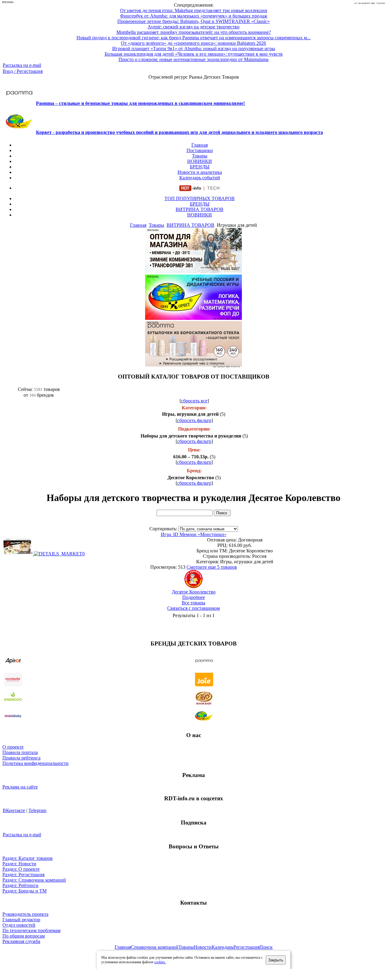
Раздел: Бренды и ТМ (24, 890)
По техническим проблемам (31, 930)
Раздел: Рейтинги (20, 885)
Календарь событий (199, 177)
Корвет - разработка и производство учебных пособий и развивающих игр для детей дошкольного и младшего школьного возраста (179, 132)
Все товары (193, 602)
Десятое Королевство (194, 591)
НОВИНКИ (199, 161)
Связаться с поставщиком (193, 608)
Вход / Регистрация (23, 71)
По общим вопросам (23, 935)
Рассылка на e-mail (22, 65)
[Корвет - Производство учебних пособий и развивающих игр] (193, 318)
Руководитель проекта (25, 914)
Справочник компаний (154, 947)
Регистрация (246, 947)
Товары (199, 155)
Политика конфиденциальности (35, 763)
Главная (199, 145)
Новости (203, 947)
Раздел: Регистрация (23, 874)
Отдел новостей (18, 925)
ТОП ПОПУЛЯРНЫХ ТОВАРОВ (199, 198)
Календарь (222, 947)
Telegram (37, 810)
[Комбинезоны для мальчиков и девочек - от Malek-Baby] (193, 271)
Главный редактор (21, 919)
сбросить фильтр (194, 420)
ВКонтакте (14, 810)
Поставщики (200, 150)
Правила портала (20, 752)
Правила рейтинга (21, 757)
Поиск (266, 947)
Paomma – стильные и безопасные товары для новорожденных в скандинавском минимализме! (140, 103)
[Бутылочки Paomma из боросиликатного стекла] (193, 364)
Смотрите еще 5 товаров (212, 567)
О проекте (13, 747)
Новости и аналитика (199, 172)
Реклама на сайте (20, 786)
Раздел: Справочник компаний (34, 880)
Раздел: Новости (19, 863)
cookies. (160, 962)
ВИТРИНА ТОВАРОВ (199, 209)
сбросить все (194, 400)
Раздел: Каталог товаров (27, 858)
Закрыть (275, 960)
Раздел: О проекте (21, 869)
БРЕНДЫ (200, 166)
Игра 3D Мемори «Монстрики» (193, 534)
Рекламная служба (21, 941)
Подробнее (193, 597)
